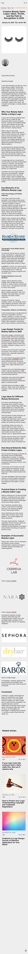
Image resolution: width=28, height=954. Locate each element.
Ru (24, 2)
